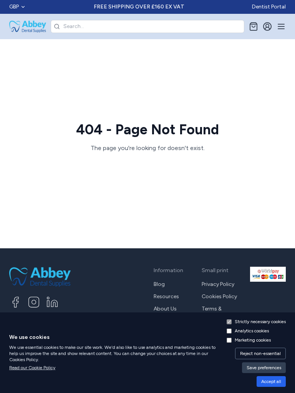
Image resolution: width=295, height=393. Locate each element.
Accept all (271, 381)
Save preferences (264, 367)
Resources (166, 296)
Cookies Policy (219, 296)
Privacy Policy (218, 284)
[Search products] (57, 26)
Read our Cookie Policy (32, 367)
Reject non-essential (260, 353)
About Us (165, 308)
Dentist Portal (269, 6)
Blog (159, 284)
